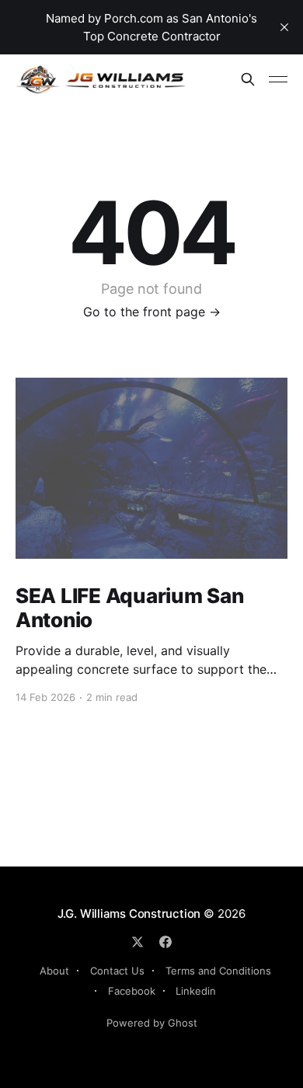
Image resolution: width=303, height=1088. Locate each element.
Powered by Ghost (151, 1023)
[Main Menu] (278, 79)
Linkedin (196, 991)
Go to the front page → (152, 311)
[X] (137, 942)
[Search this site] (247, 79)
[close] (284, 27)
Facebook (131, 991)
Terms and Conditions (218, 970)
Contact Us (117, 970)
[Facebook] (165, 942)
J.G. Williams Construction (128, 913)
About (54, 970)
